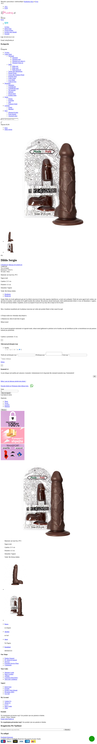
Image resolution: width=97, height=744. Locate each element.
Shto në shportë (6, 393)
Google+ (7, 405)
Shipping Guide (9, 672)
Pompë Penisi (12, 73)
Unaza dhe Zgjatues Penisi (16, 75)
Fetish (6, 97)
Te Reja (7, 52)
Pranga (10, 99)
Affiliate (7, 676)
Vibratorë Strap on (17, 63)
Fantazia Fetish (12, 104)
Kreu (2, 19)
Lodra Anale (12, 78)
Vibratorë (11, 56)
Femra (10, 107)
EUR (6, 8)
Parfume (10, 92)
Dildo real (15, 66)
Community (8, 665)
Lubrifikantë (12, 87)
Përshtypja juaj (41, 355)
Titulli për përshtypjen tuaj (9, 355)
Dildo (10, 64)
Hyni (36, 1)
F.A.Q (6, 704)
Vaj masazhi (12, 90)
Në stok (3, 271)
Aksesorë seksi (12, 116)
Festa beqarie (12, 114)
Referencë (4, 270)
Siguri (6, 639)
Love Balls (11, 80)
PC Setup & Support (11, 660)
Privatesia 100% (9, 692)
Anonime (7, 631)
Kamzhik (11, 100)
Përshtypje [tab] (8, 296)
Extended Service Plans (12, 663)
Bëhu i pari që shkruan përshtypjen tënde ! (13, 381)
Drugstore (8, 83)
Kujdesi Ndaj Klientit (11, 690)
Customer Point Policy (11, 677)
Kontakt (7, 34)
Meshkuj (11, 109)
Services (7, 661)
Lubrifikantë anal (13, 88)
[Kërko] (1, 121)
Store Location (9, 674)
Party (6, 111)
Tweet (6, 403)
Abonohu (67, 729)
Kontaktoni (8, 647)
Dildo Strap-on (16, 69)
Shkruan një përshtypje (15, 265)
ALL (6, 6)
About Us (7, 703)
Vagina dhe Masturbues (15, 71)
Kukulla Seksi (12, 76)
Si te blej (7, 694)
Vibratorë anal (16, 59)
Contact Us (8, 701)
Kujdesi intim (12, 95)
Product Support (9, 658)
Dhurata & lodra (13, 112)
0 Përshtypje (4, 265)
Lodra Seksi (8, 54)
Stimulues (11, 85)
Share (6, 401)
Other (6, 708)
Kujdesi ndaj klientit (11, 32)
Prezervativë (12, 93)
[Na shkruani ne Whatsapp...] (92, 739)
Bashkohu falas (29, 1)
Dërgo (3, 362)
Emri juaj (66, 355)
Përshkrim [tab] (8, 294)
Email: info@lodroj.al (7, 719)
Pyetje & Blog (9, 30)
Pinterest (7, 406)
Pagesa (6, 624)
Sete (9, 102)
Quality (7, 348)
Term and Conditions (11, 679)
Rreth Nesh (8, 28)
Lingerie (7, 105)
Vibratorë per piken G (18, 61)
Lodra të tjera (12, 81)
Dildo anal (15, 68)
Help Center (8, 706)
